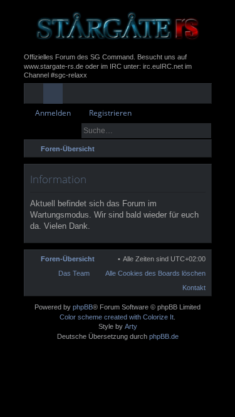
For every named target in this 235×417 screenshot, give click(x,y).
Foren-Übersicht (68, 259)
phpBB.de (164, 336)
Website (152, 96)
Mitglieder (75, 96)
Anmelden (53, 113)
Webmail (133, 96)
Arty (131, 326)
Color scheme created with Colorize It (117, 317)
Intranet (94, 96)
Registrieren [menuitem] (204, 96)
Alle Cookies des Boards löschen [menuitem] (155, 273)
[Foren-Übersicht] (118, 26)
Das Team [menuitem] (74, 273)
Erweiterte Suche (202, 130)
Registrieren (110, 113)
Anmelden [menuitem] (185, 96)
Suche (184, 130)
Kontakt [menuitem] (194, 287)
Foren (55, 96)
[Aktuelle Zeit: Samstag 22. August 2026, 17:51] (185, 149)
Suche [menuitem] (201, 150)
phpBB (83, 307)
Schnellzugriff (36, 96)
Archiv (114, 96)
